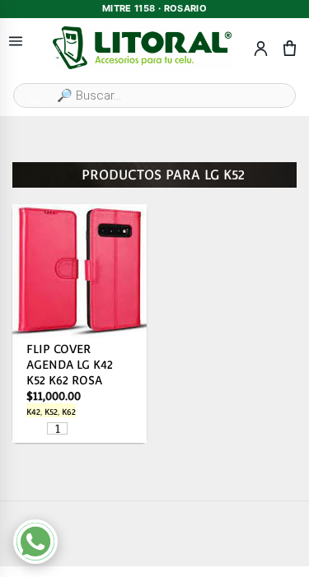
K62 (69, 411)
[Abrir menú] (16, 42)
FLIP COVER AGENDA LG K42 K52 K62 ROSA (69, 364)
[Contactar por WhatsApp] (35, 541)
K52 (51, 411)
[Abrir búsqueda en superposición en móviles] (154, 95)
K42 (33, 411)
